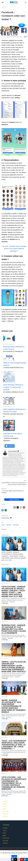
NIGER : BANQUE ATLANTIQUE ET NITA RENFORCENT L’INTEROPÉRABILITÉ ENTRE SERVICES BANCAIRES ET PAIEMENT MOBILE (14, 706)
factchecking (6, 811)
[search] (25, 2)
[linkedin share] (3, 510)
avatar (3, 525)
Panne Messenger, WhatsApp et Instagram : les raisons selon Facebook (13, 387)
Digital (4, 808)
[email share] (21, 507)
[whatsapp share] (6, 510)
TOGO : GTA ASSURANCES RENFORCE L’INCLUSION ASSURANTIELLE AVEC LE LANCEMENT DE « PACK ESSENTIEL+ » (14, 745)
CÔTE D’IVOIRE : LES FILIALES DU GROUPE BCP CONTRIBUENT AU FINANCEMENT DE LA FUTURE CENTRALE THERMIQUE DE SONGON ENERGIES (14, 783)
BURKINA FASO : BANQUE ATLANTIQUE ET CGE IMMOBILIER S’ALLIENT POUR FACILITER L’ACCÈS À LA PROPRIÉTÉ (14, 629)
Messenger (16, 525)
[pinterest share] (24, 507)
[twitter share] (18, 507)
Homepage (4, 7)
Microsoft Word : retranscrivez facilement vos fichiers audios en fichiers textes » (14, 483)
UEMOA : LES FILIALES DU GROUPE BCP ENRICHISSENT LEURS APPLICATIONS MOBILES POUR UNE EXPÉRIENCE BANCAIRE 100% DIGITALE (14, 667)
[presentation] (24, 548)
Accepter (14, 856)
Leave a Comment (14, 499)
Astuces (5, 803)
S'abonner (10, 446)
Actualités (5, 621)
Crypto (4, 806)
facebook (9, 525)
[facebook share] (15, 507)
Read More (12, 601)
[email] (18, 859)
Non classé (5, 813)
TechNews (5, 816)
